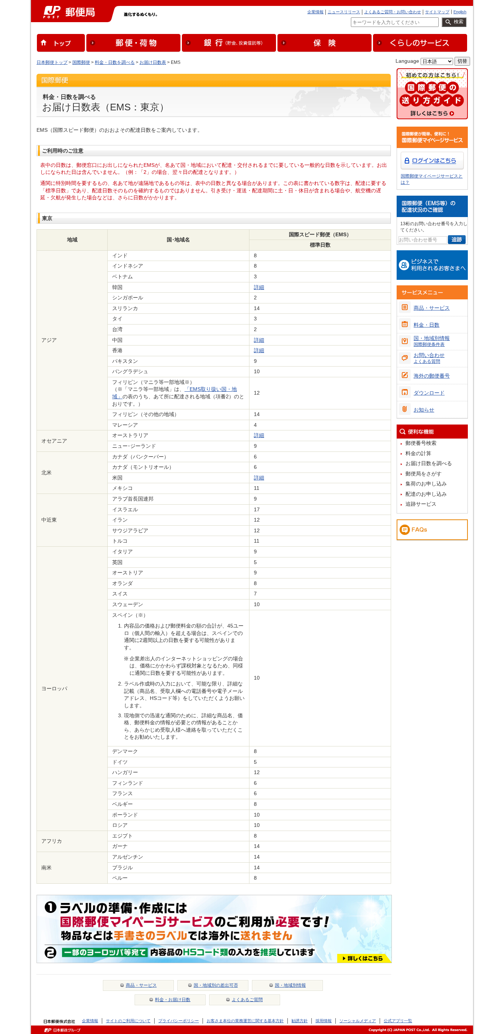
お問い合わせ (429, 358)
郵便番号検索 (420, 443)
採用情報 (323, 1020)
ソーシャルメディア (357, 1020)
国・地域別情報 (290, 985)
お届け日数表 (152, 62)
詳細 (259, 287)
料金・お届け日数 (172, 999)
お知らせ (424, 410)
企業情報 (315, 12)
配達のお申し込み (426, 494)
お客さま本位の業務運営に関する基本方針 (245, 1020)
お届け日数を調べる (428, 463)
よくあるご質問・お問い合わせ (392, 12)
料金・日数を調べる (115, 62)
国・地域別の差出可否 (216, 985)
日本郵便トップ (52, 62)
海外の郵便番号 (432, 376)
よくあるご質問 (247, 999)
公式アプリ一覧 (398, 1020)
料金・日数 (426, 325)
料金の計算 (418, 453)
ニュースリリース (344, 12)
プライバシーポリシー (178, 1020)
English (459, 12)
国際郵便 (81, 62)
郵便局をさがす (423, 474)
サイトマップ (437, 12)
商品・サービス (141, 985)
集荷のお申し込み (426, 484)
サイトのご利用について (128, 1020)
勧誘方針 (299, 1020)
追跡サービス (420, 504)
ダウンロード (429, 393)
